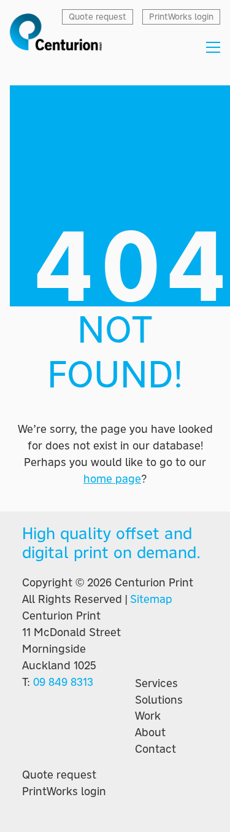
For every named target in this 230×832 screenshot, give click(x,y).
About (150, 732)
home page (112, 479)
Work (148, 716)
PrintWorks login (64, 791)
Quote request (59, 775)
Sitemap (151, 599)
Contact (155, 749)
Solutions (159, 700)
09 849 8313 (63, 682)
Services (156, 683)
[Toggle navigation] (213, 47)
